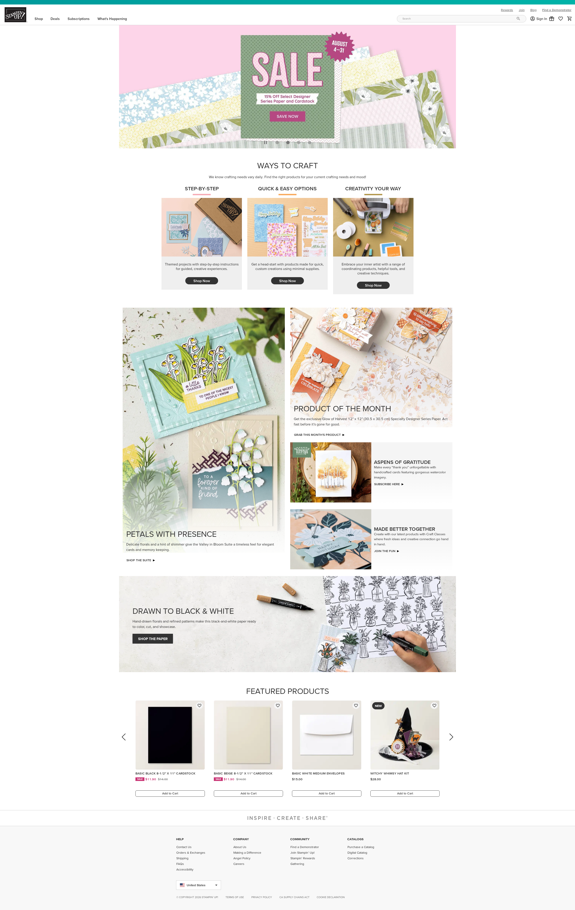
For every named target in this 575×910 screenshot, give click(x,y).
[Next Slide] (451, 742)
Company (241, 839)
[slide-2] (298, 141)
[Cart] (569, 18)
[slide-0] (277, 141)
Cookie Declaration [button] (331, 897)
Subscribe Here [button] (387, 483)
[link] (560, 18)
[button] (551, 18)
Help (180, 839)
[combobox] (461, 18)
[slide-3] (309, 141)
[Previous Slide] (124, 742)
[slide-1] (288, 141)
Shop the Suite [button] (138, 559)
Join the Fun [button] (384, 550)
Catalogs (355, 839)
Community (300, 839)
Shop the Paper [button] (153, 638)
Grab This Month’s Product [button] (317, 433)
